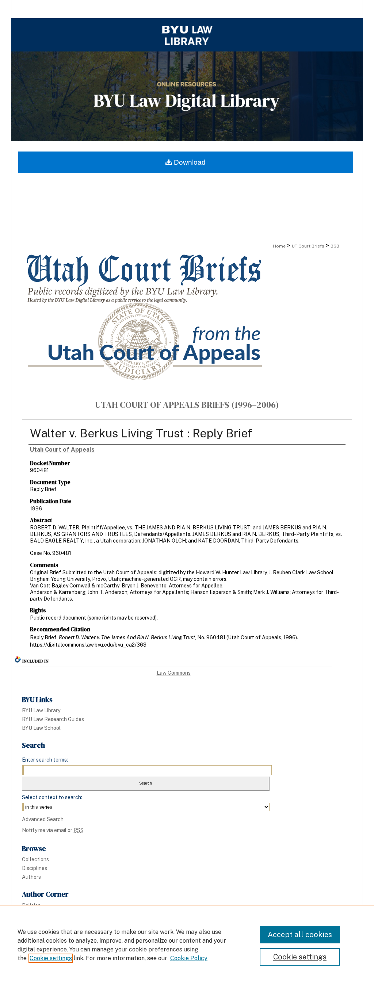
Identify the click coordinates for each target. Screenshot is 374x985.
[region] (187, 945)
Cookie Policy (188, 958)
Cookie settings (51, 958)
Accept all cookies (300, 934)
